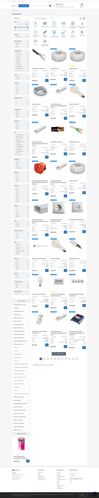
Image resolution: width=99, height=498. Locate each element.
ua (16, 1)
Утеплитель (16, 308)
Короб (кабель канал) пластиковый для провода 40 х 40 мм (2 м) (59, 182)
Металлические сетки (18, 397)
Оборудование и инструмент (20, 403)
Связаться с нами (60, 485)
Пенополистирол (41, 476)
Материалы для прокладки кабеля (21, 393)
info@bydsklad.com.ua (16, 477)
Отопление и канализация (19, 416)
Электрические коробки (19, 370)
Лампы (15, 350)
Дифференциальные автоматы (21, 367)
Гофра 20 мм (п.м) (55, 68)
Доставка (59, 472)
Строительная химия (18, 317)
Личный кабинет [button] (22, 1)
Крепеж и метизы (17, 406)
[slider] (15, 27)
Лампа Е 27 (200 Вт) (74, 104)
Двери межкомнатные (18, 426)
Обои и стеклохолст (18, 420)
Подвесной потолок (18, 327)
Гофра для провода (18, 373)
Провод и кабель (18, 354)
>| (76, 358)
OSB (38, 473)
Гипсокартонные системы (19, 304)
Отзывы (58, 482)
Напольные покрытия (18, 413)
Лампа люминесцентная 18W (39, 258)
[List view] (80, 18)
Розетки (16, 360)
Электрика (16, 347)
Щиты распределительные (20, 377)
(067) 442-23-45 (59, 4)
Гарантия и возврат (60, 476)
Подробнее (27, 495)
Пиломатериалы (17, 321)
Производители (60, 488)
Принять (82, 495)
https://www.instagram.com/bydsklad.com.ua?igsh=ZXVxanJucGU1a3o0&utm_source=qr (71, 481)
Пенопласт (40, 475)
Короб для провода (18, 380)
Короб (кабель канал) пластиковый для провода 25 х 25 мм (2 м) (40, 143)
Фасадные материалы (18, 423)
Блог (58, 483)
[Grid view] (84, 18)
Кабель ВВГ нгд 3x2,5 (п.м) (38, 68)
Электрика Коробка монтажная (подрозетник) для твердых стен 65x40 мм (40, 182)
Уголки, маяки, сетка (18, 344)
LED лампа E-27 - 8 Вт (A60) (38, 294)
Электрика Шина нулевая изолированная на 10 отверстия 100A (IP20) (77, 333)
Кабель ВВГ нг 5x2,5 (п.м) (56, 141)
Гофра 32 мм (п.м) (73, 180)
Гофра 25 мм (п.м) (36, 104)
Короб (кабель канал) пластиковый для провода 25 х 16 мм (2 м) (40, 221)
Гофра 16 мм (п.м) (73, 68)
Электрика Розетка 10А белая (76, 219)
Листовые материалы (18, 324)
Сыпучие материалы (18, 337)
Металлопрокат (17, 400)
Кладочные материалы (18, 334)
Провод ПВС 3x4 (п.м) (74, 141)
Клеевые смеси (17, 314)
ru (13, 1)
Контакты (59, 475)
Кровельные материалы (19, 331)
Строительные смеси (18, 311)
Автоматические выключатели (21, 364)
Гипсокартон (40, 472)
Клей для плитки (41, 479)
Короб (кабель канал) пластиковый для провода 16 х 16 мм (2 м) (59, 105)
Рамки (15, 390)
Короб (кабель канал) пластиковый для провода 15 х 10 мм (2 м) (59, 333)
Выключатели (17, 357)
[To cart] (27, 461)
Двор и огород (16, 429)
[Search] (32, 5)
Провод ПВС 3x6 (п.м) (74, 258)
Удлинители (17, 387)
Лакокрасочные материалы (19, 341)
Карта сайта (59, 486)
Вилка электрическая (19, 383)
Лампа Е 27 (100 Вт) (55, 258)
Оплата (58, 473)
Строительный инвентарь (19, 410)
